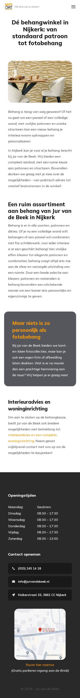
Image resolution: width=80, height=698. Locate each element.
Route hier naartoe (40, 665)
